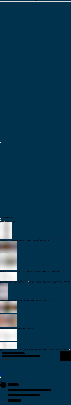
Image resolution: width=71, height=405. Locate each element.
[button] (1, 2)
